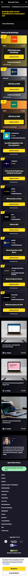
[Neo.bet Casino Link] (6, 191)
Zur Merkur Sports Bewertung (14, 94)
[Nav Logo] (14, 2)
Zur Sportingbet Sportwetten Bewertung (17, 273)
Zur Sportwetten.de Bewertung (18, 138)
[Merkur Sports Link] (14, 72)
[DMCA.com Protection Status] (14, 551)
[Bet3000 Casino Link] (6, 242)
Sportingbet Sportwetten (17, 268)
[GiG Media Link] (13, 545)
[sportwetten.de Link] (6, 135)
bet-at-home (14, 295)
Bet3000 (13, 240)
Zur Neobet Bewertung (16, 193)
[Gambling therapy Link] (13, 541)
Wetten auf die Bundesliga (8, 23)
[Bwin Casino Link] (6, 217)
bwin (12, 214)
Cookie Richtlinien (6, 564)
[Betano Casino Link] (14, 39)
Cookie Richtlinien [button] (14, 573)
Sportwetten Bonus (5, 6)
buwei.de (18, 127)
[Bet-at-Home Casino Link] (6, 297)
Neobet (13, 189)
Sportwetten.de (15, 133)
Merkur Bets (5, 78)
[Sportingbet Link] (6, 270)
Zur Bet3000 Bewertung (16, 245)
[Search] (26, 2)
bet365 (4, 111)
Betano (4, 45)
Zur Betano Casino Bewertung (14, 62)
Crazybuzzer (14, 161)
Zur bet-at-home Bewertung (17, 299)
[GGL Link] (21, 541)
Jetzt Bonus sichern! (14, 57)
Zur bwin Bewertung (15, 219)
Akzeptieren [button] (14, 568)
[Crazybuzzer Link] (6, 163)
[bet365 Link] (14, 104)
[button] (2, 2)
